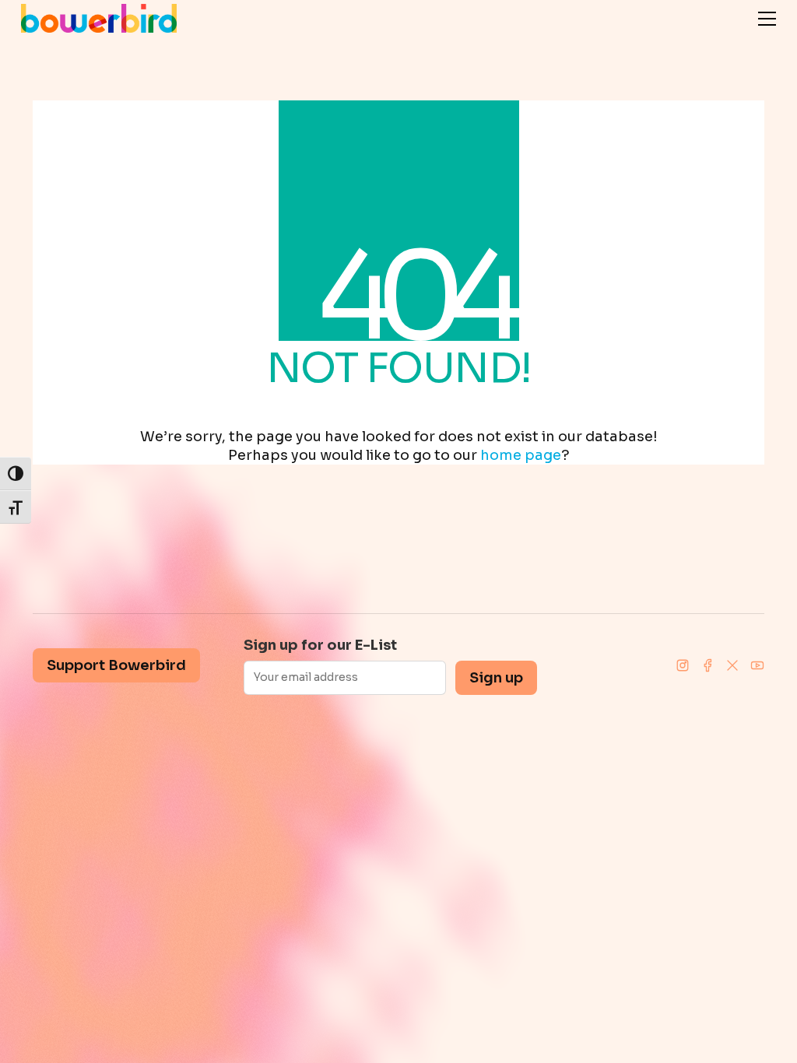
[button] (767, 19)
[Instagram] (683, 665)
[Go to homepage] (99, 18)
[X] (732, 665)
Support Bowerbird (116, 665)
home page (520, 455)
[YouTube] (757, 665)
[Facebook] (707, 665)
